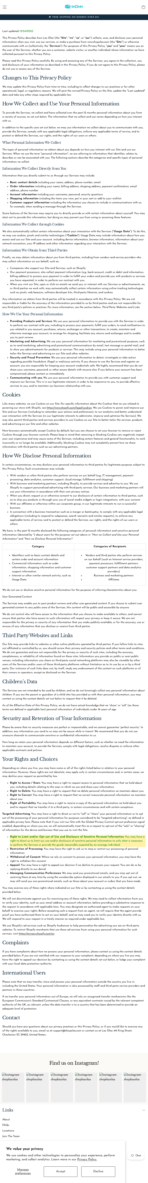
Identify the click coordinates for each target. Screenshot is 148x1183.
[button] (4, 7)
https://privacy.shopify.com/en (36, 933)
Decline (98, 1171)
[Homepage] (74, 7)
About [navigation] (6, 1119)
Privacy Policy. (87, 1159)
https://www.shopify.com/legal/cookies (69, 407)
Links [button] (7, 1110)
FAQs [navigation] (5, 1125)
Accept (60, 1171)
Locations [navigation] (8, 1130)
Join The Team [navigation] (11, 1136)
